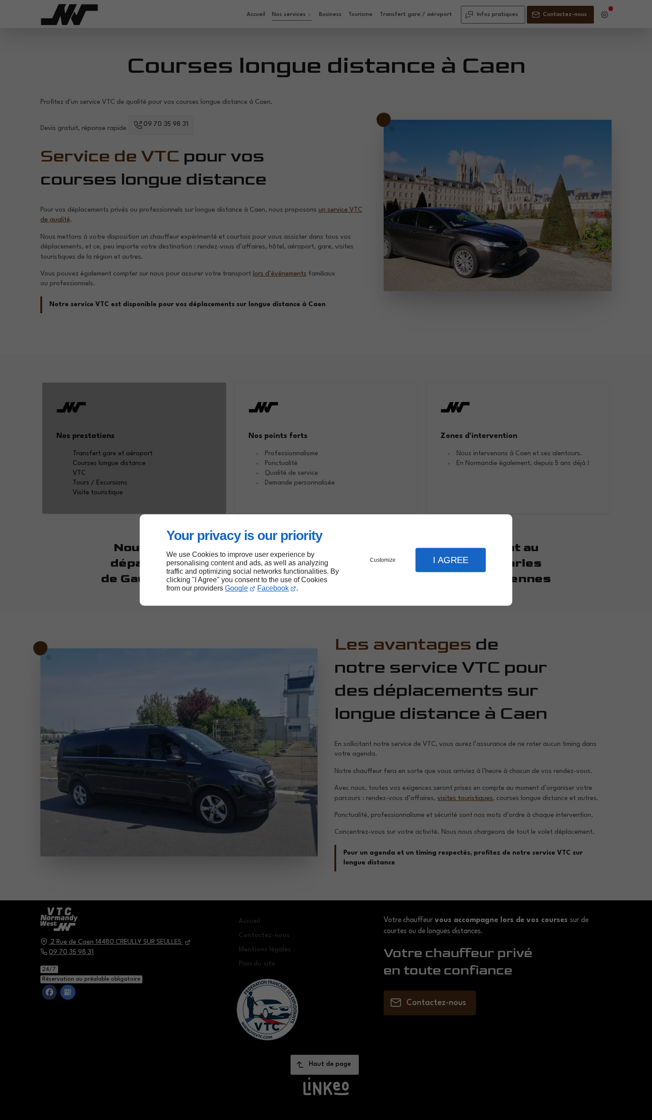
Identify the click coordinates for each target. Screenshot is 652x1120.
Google (236, 588)
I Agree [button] (450, 560)
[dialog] (326, 560)
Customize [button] (383, 560)
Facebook (273, 588)
